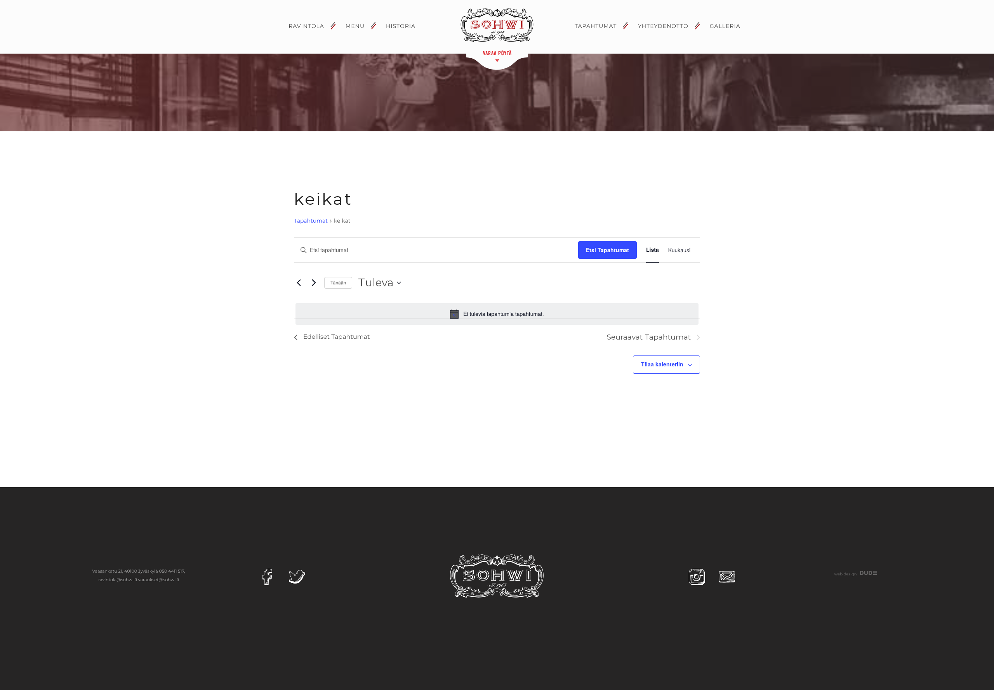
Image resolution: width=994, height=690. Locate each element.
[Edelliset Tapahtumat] (298, 283)
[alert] (497, 314)
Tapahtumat (596, 26)
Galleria (725, 26)
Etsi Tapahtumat (607, 250)
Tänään (338, 282)
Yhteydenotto (663, 26)
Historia (400, 26)
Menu (355, 26)
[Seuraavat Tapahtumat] (313, 283)
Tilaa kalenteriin (662, 364)
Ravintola (306, 26)
